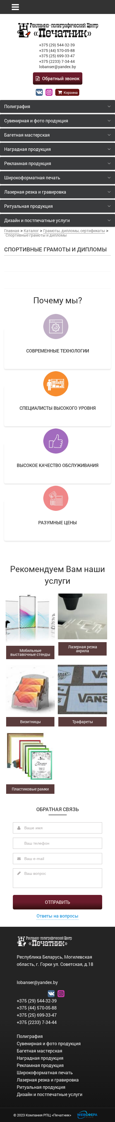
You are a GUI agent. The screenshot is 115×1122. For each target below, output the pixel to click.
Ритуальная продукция (41, 1087)
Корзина (70, 92)
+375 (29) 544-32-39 (57, 44)
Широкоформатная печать (45, 1072)
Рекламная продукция (40, 1065)
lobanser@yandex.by (57, 66)
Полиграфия (30, 1036)
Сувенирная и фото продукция (49, 1043)
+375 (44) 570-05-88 (57, 50)
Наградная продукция (40, 1058)
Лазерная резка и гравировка (48, 1080)
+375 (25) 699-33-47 (57, 55)
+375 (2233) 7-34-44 (57, 61)
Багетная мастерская (39, 1051)
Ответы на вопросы (57, 916)
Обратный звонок (60, 78)
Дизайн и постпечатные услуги (49, 1094)
